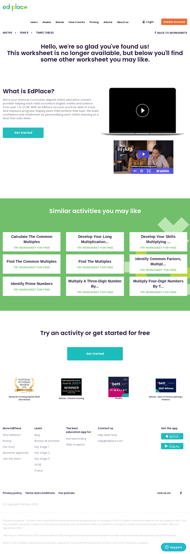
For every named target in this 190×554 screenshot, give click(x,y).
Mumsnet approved (15, 453)
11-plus (39, 470)
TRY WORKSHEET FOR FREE (32, 247)
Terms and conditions (40, 493)
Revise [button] (60, 22)
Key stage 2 (42, 453)
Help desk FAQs (107, 435)
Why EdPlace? (12, 435)
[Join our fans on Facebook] (181, 493)
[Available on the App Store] (174, 438)
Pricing (94, 22)
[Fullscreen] (148, 171)
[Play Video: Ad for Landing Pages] (143, 154)
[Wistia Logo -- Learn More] (162, 171)
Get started (23, 133)
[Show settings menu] (141, 171)
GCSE (38, 464)
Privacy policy (12, 493)
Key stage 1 (42, 447)
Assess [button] (46, 22)
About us (122, 22)
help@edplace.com (110, 441)
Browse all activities (47, 441)
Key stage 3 (42, 459)
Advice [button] (108, 22)
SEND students (75, 444)
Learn (34, 22)
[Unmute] (134, 171)
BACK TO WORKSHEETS (172, 33)
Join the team (12, 459)
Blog (37, 435)
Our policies (66, 493)
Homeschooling (76, 439)
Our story (9, 447)
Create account (174, 22)
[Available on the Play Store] (174, 448)
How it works (77, 22)
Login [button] (150, 22)
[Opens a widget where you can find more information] (173, 547)
